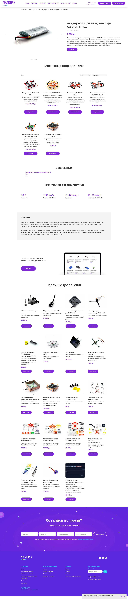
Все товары (32, 9)
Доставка (67, 571)
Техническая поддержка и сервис (29, 576)
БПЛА (27, 3)
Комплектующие (42, 9)
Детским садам (47, 573)
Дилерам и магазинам (48, 576)
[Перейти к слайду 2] (31, 59)
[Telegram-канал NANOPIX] (100, 558)
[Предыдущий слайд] (5, 34)
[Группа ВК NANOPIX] (103, 558)
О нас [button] (75, 3)
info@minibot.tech (91, 4)
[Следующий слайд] (61, 34)
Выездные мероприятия (27, 571)
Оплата (67, 569)
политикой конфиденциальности (85, 539)
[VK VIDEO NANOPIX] (106, 558)
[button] (104, 3)
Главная (23, 9)
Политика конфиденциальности (73, 576)
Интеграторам (53, 3)
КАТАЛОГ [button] (43, 3)
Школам (45, 569)
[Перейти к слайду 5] (35, 59)
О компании (24, 578)
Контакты (23, 580)
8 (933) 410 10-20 (92, 2)
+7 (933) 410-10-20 (94, 579)
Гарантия (67, 573)
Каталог (23, 569)
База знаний (65, 3)
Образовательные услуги (27, 573)
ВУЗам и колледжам (48, 571)
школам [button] (34, 3)
